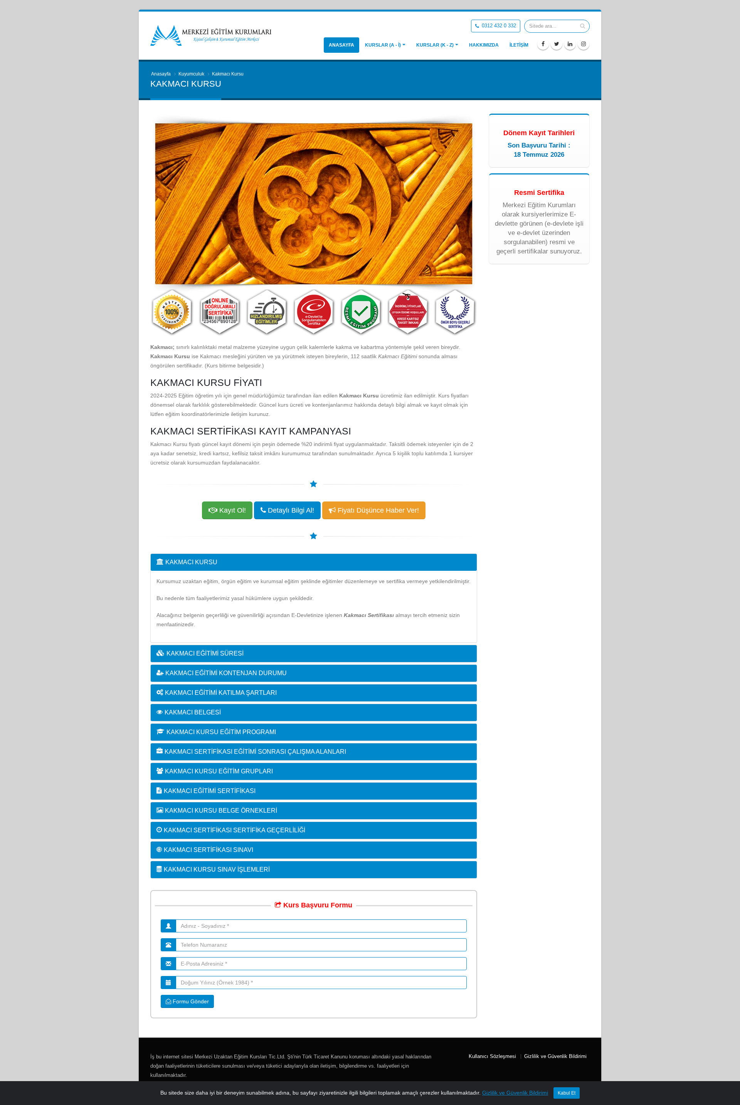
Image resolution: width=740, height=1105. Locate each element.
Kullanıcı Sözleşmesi (492, 1056)
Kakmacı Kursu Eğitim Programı (221, 732)
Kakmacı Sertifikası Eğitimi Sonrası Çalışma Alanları (255, 751)
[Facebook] (543, 44)
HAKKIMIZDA (484, 45)
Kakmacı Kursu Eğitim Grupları (219, 771)
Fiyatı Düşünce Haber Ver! (377, 510)
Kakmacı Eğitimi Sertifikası (210, 791)
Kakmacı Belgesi (193, 712)
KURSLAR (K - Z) (435, 45)
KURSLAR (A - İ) (383, 45)
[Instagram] (583, 44)
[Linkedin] (570, 44)
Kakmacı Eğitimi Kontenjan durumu (226, 673)
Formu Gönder (190, 1001)
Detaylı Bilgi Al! (290, 510)
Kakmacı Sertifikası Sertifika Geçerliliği (234, 830)
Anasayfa (341, 45)
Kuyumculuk (191, 74)
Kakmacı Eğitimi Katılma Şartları (221, 692)
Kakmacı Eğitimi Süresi (205, 653)
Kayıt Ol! (231, 510)
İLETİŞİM (519, 45)
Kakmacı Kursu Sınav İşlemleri (217, 869)
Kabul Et (566, 1093)
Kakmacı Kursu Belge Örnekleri (221, 810)
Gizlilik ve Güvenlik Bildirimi (555, 1056)
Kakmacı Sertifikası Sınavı (208, 850)
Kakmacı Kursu (191, 562)
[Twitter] (556, 44)
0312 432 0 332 (498, 26)
